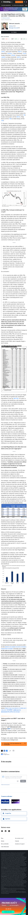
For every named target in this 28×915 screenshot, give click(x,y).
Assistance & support (19, 843)
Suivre (15, 32)
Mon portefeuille (4, 843)
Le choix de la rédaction (18, 5)
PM (10, 118)
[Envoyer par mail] (13, 750)
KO (24, 115)
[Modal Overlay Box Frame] (13, 906)
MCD (18, 117)
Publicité (17, 841)
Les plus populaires (6, 5)
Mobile (2, 841)
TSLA (24, 53)
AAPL (3, 51)
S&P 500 (16, 398)
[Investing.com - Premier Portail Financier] (8, 2)
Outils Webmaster (5, 846)
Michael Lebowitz (14, 23)
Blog (2, 838)
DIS (2, 120)
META (19, 57)
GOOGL (9, 53)
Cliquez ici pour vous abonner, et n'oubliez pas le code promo (13, 710)
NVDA (13, 55)
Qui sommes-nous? (19, 838)
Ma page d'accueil (13, 27)
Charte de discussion (5, 784)
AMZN (3, 57)
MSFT (20, 51)
